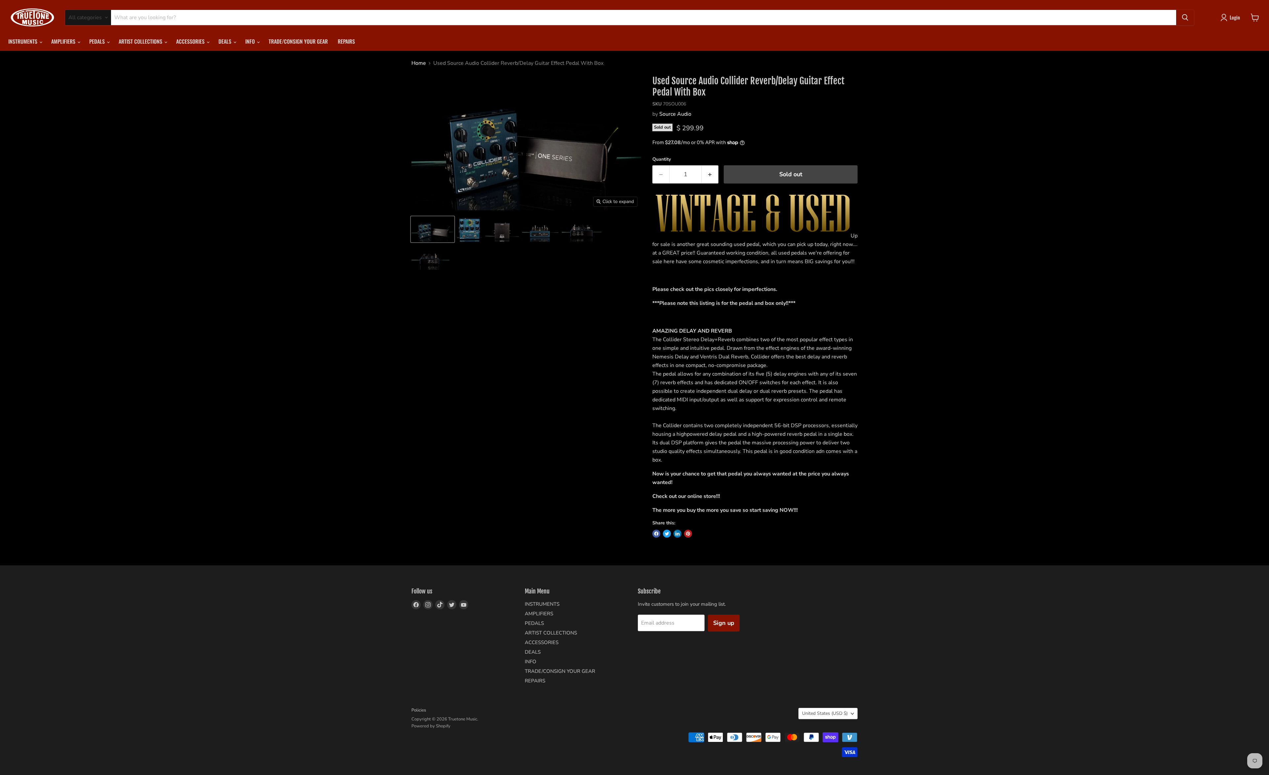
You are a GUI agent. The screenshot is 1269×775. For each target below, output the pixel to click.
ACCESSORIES (191, 41)
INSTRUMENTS (23, 41)
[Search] (1185, 17)
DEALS (225, 41)
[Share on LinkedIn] (677, 534)
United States (825, 713)
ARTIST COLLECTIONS (141, 41)
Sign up (723, 623)
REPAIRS (346, 41)
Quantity (661, 159)
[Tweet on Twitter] (667, 534)
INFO (250, 41)
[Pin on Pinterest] (688, 534)
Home (418, 63)
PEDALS (97, 41)
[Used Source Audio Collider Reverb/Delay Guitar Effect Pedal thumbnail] (432, 229)
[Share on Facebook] (656, 534)
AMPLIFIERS (64, 41)
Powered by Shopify (430, 726)
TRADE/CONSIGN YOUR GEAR (298, 41)
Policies (418, 710)
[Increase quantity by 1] (710, 174)
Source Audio (675, 114)
